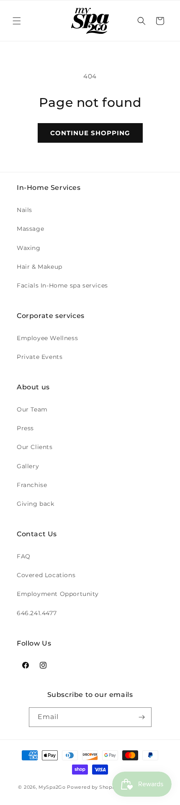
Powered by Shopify (92, 787)
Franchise (32, 485)
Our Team (32, 409)
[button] (17, 21)
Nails (24, 210)
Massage (30, 228)
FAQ (24, 556)
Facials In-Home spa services (62, 285)
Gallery (28, 466)
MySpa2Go (52, 787)
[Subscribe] (142, 717)
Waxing (29, 248)
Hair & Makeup (39, 266)
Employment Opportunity (57, 594)
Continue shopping (90, 133)
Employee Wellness (47, 338)
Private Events (39, 357)
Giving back (35, 503)
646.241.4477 (37, 613)
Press (25, 428)
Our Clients (35, 447)
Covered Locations (46, 575)
